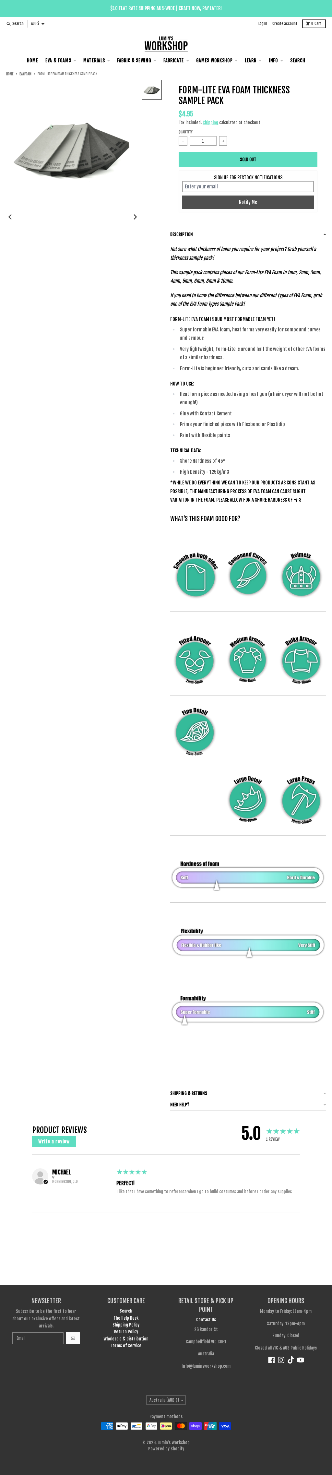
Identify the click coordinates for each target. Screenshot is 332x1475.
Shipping (210, 122)
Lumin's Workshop (174, 1442)
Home (9, 74)
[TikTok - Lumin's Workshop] (291, 1360)
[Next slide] (135, 217)
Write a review (54, 1141)
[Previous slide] (10, 217)
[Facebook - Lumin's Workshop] (271, 1360)
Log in (262, 23)
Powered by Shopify (166, 1448)
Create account (284, 23)
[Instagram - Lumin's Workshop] (281, 1360)
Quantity (186, 132)
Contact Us (206, 1319)
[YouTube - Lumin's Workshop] (300, 1360)
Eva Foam (25, 74)
